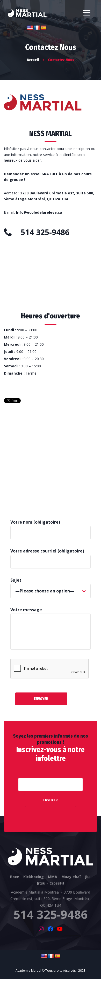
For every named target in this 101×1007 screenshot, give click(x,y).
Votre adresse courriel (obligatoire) (47, 551)
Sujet (15, 580)
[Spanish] (43, 27)
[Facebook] (50, 929)
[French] (37, 27)
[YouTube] (60, 929)
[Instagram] (41, 929)
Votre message (26, 610)
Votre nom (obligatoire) (35, 522)
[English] (30, 27)
